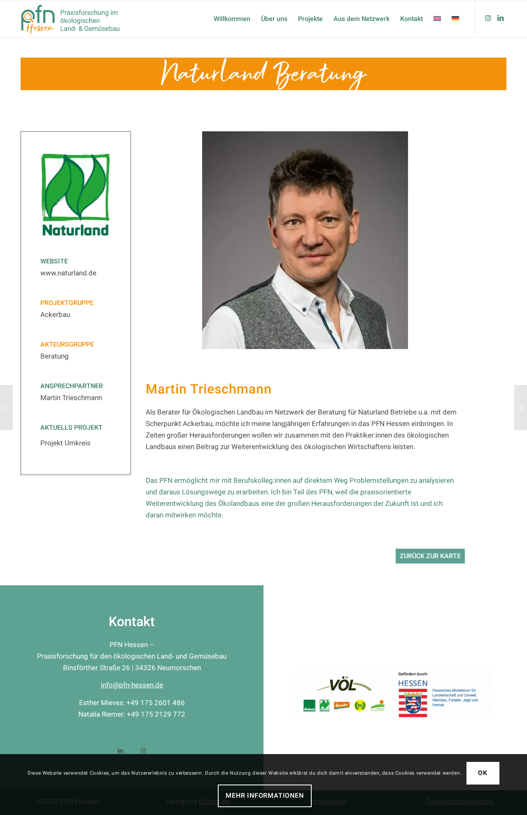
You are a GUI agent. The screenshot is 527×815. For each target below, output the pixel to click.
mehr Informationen (264, 796)
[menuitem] (232, 18)
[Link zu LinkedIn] (500, 18)
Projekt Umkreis (65, 443)
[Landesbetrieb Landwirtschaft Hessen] (6, 407)
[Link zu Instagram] (488, 18)
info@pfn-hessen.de (132, 685)
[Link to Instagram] (143, 749)
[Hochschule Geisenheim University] (520, 407)
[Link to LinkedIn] (120, 749)
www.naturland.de (68, 273)
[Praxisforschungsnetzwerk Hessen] (77, 18)
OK (482, 773)
